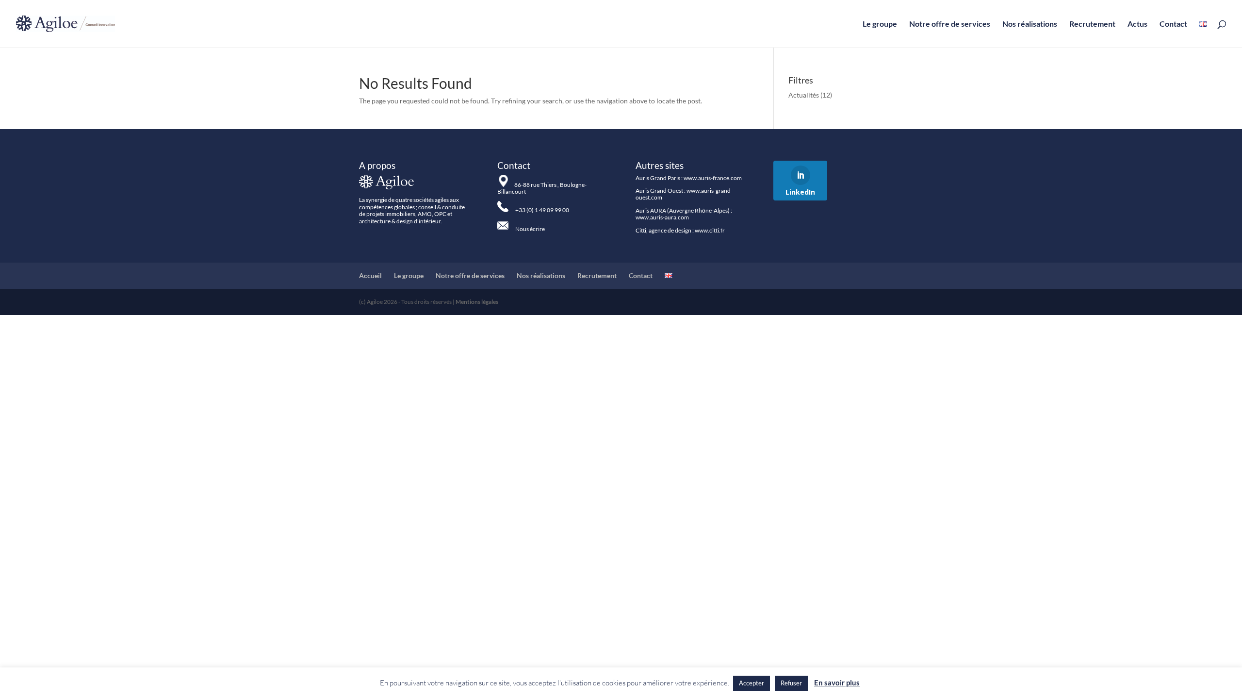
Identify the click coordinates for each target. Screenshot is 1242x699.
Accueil (370, 275)
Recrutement (1092, 24)
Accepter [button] (751, 683)
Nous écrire (530, 229)
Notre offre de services (949, 24)
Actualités (803, 95)
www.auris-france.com (713, 178)
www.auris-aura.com (662, 217)
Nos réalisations (1029, 24)
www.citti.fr (710, 230)
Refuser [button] (791, 683)
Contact (1173, 24)
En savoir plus (837, 682)
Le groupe (880, 24)
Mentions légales (477, 301)
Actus (1137, 24)
